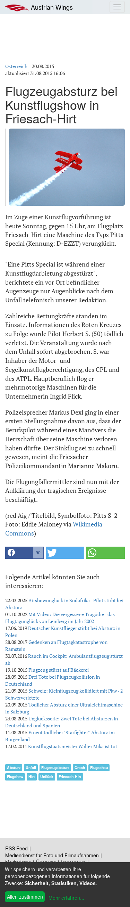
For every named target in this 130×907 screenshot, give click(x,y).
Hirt (31, 776)
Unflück (46, 776)
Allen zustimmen (25, 896)
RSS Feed (16, 848)
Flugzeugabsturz (55, 767)
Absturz (13, 767)
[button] (24, 553)
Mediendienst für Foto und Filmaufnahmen (52, 855)
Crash (80, 767)
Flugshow (15, 776)
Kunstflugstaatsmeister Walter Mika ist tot (72, 746)
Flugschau (99, 767)
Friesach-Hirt (70, 776)
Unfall (31, 767)
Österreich (16, 66)
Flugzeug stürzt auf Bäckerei (58, 670)
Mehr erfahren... (66, 897)
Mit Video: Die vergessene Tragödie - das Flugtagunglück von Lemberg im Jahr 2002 (60, 617)
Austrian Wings (51, 6)
